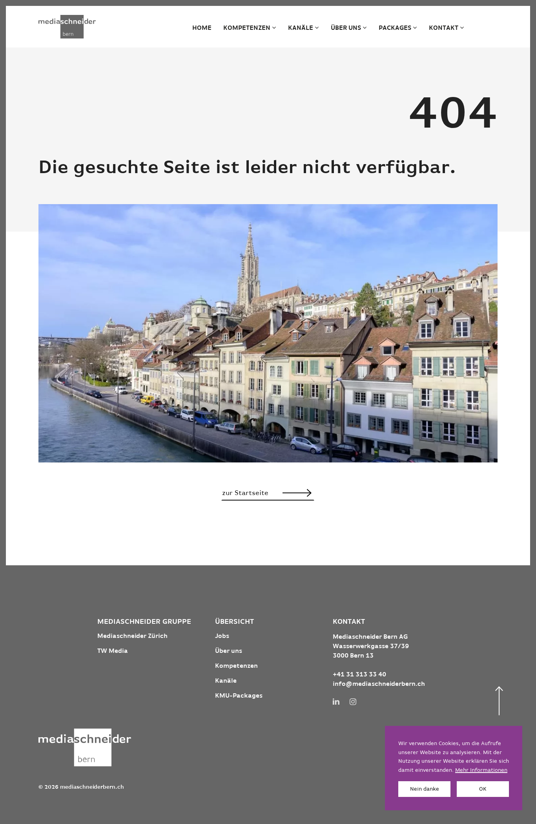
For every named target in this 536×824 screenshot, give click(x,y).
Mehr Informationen (481, 770)
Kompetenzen (246, 28)
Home (201, 28)
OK (483, 789)
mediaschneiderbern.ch (92, 787)
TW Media (112, 651)
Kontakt (443, 28)
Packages (395, 28)
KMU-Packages (239, 696)
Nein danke (424, 789)
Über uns (346, 28)
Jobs (222, 636)
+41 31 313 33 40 (359, 675)
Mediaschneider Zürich (132, 636)
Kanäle (300, 28)
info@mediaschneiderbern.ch (379, 684)
